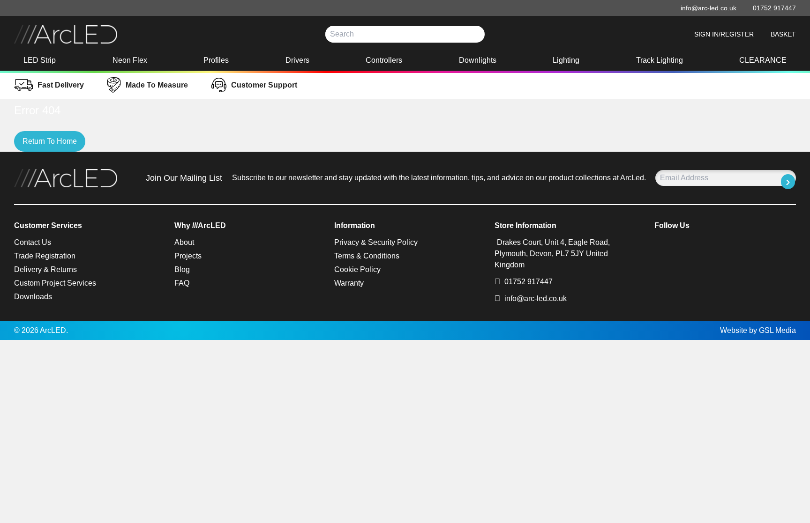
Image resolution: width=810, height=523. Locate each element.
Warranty (349, 283)
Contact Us (32, 242)
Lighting (566, 60)
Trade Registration (44, 256)
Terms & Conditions (366, 256)
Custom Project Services (55, 283)
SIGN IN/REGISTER (724, 34)
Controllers (384, 60)
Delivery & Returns (45, 269)
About (184, 242)
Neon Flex (129, 60)
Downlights (477, 60)
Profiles (216, 60)
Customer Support (264, 85)
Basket (783, 34)
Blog (182, 269)
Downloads (33, 297)
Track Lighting (659, 60)
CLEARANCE (763, 60)
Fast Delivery (61, 85)
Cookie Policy (357, 269)
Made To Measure (157, 85)
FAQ (181, 283)
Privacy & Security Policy (376, 242)
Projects (188, 256)
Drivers (297, 60)
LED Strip (39, 60)
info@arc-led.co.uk (535, 298)
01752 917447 (527, 282)
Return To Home (49, 141)
